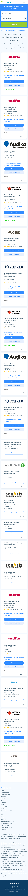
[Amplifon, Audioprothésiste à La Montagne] (14, 595)
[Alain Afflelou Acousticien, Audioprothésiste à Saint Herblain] (14, 757)
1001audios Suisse (14, 891)
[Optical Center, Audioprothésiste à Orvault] (14, 713)
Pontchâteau (4, 808)
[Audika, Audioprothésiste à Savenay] (15, 145)
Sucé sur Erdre (5, 825)
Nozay (3, 813)
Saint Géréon (4, 806)
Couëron (3, 819)
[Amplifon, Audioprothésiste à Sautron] (14, 101)
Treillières (3, 796)
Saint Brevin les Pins (6, 827)
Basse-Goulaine (5, 794)
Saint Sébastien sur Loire (7, 821)
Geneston (3, 802)
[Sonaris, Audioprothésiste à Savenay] (14, 566)
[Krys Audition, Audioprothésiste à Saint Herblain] (14, 682)
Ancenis (3, 804)
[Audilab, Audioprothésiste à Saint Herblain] (14, 232)
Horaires (6, 133)
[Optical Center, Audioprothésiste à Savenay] (14, 188)
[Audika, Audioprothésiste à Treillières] (15, 357)
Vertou (3, 798)
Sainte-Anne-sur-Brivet (7, 811)
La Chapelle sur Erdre (7, 823)
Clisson (3, 815)
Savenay (3, 829)
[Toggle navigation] (24, 1)
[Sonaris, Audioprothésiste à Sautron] (14, 494)
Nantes (3, 790)
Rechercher (14, 24)
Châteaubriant (5, 792)
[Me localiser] (25, 18)
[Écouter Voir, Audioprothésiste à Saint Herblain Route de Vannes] (14, 267)
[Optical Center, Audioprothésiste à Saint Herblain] (14, 312)
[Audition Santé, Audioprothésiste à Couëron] (15, 465)
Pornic (3, 817)
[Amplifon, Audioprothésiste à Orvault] (14, 639)
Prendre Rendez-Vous (14, 85)
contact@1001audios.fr (14, 887)
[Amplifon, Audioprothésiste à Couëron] (14, 57)
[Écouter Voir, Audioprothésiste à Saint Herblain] (14, 401)
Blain (2, 800)
